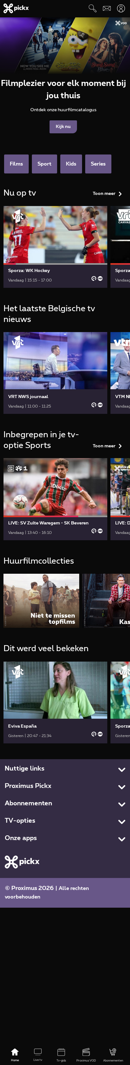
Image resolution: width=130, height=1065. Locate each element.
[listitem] (41, 601)
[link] (55, 247)
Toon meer (104, 193)
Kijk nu (63, 126)
